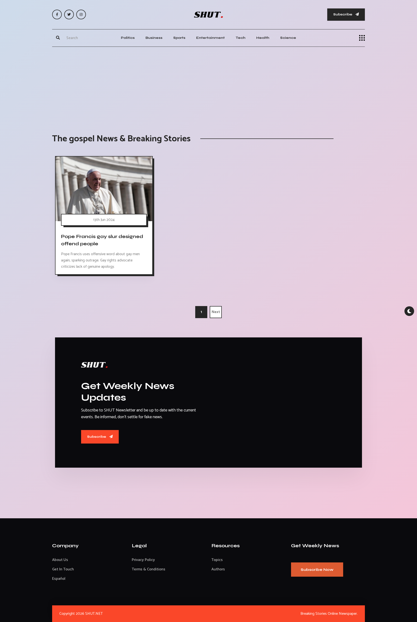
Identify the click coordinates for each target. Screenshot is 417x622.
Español (58, 578)
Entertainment (210, 38)
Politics (128, 38)
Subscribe (343, 14)
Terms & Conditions (148, 569)
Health (262, 38)
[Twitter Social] (69, 14)
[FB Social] (57, 14)
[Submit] (58, 38)
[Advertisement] (208, 85)
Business (154, 38)
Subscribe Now (317, 569)
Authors (218, 569)
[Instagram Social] (81, 14)
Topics (217, 560)
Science (288, 38)
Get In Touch (63, 569)
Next (216, 312)
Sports (179, 38)
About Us (60, 560)
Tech (240, 38)
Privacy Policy (143, 560)
